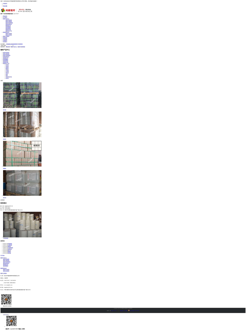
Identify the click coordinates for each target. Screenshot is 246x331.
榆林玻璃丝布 (9, 24)
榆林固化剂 (8, 25)
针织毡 (7, 64)
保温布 (7, 66)
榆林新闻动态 (6, 32)
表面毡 (7, 67)
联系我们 (5, 41)
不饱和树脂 (20, 44)
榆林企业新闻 (9, 34)
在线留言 (5, 3)
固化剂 (9, 250)
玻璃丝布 (10, 249)
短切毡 (7, 78)
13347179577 (6, 314)
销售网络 (5, 39)
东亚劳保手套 (9, 76)
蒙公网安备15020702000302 (134, 310)
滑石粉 (7, 72)
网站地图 (5, 6)
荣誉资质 (5, 37)
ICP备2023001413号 (113, 310)
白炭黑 (7, 71)
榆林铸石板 (8, 29)
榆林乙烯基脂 (9, 21)
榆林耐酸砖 (8, 26)
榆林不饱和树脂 (9, 22)
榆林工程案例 (6, 36)
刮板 (7, 75)
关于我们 (5, 17)
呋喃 (7, 74)
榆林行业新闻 (9, 33)
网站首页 (5, 16)
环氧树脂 (8, 44)
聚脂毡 (7, 68)
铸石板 (9, 253)
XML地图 (125, 310)
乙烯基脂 (12, 44)
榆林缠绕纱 (8, 28)
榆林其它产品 (9, 30)
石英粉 (7, 70)
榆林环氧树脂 (9, 20)
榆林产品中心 (6, 18)
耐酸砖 (9, 251)
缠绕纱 (15, 44)
